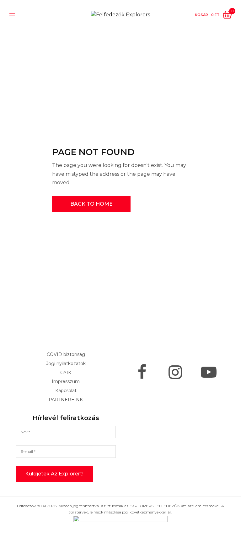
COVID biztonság (66, 354)
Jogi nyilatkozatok (66, 363)
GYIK (65, 372)
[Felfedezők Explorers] (120, 15)
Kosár (201, 15)
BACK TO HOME (91, 204)
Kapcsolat (66, 391)
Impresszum (66, 382)
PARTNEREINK (66, 399)
